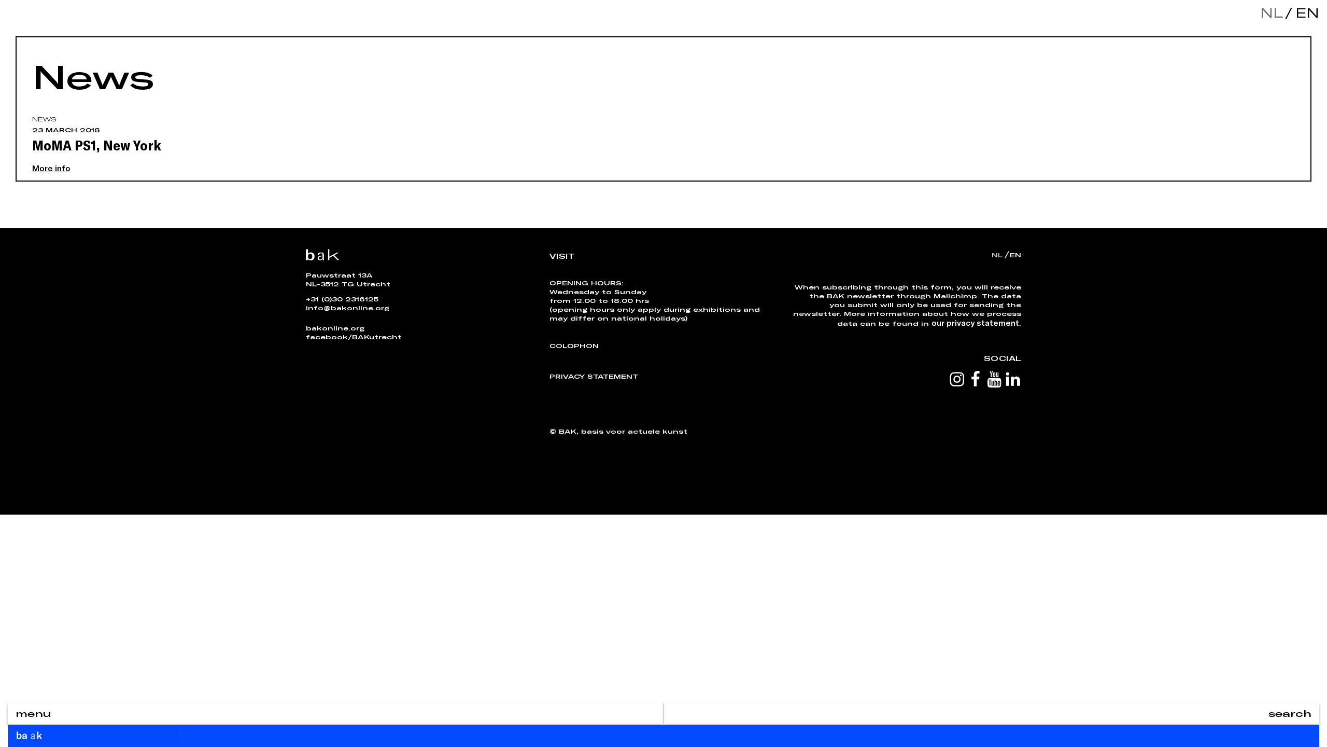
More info (51, 168)
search (1289, 713)
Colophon (574, 345)
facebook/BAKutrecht (354, 336)
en (1304, 12)
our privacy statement (975, 322)
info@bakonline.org (347, 307)
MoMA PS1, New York (96, 145)
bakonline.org (335, 327)
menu (33, 713)
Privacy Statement (593, 376)
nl (1271, 12)
